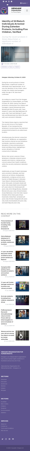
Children (17, 67)
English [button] (24, 3)
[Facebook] (10, 439)
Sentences (4, 384)
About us (3, 424)
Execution (4, 382)
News (10, 67)
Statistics (3, 413)
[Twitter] (3, 439)
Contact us (4, 426)
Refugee (3, 390)
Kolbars (3, 388)
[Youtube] (13, 439)
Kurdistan (3, 402)
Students (3, 408)
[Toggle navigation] (27, 10)
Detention (4, 67)
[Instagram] (6, 439)
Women (3, 386)
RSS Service (4, 430)
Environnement (5, 410)
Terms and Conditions (7, 428)
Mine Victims (4, 404)
